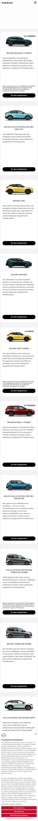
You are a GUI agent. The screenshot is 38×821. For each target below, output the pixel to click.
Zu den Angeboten (19, 95)
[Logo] (7, 3)
